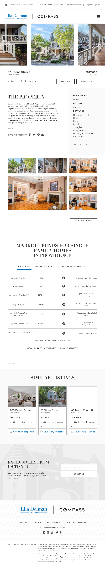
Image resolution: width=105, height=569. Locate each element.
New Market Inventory (41, 348)
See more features (80, 144)
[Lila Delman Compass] (34, 16)
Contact (37, 522)
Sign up (97, 5)
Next (98, 44)
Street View (86, 82)
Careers (23, 522)
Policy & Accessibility (76, 522)
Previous (6, 44)
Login (88, 5)
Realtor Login (54, 522)
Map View (65, 82)
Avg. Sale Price (43, 266)
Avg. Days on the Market (72, 266)
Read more (12, 128)
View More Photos (83, 221)
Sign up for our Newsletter (53, 527)
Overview (24, 266)
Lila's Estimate (69, 348)
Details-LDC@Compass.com (69, 5)
